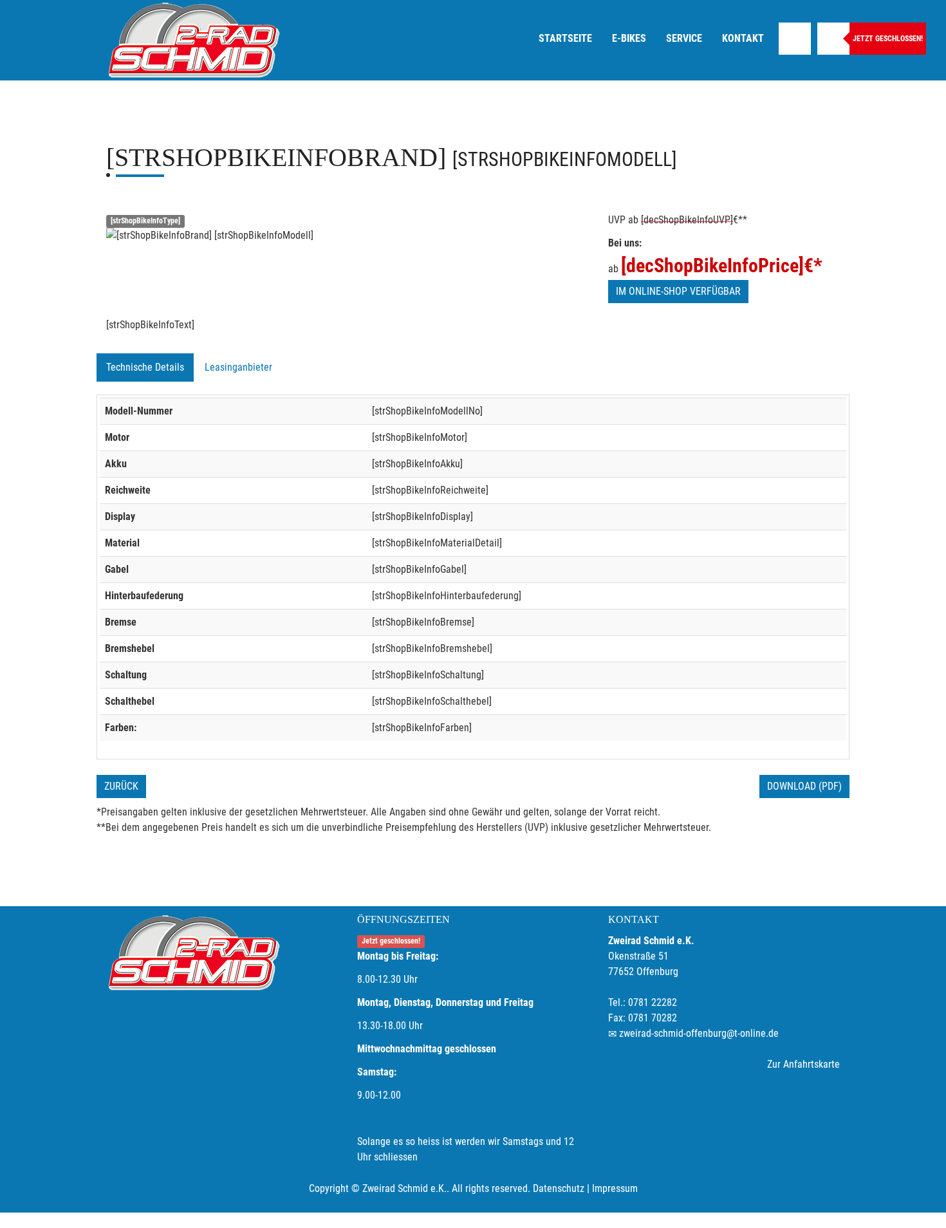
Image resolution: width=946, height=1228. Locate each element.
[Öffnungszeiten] (833, 39)
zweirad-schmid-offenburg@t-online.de (699, 1033)
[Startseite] (193, 40)
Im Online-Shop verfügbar (678, 291)
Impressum (615, 1188)
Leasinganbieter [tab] (238, 367)
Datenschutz (558, 1188)
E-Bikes (629, 38)
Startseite (565, 38)
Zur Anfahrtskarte (803, 1064)
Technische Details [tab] (145, 367)
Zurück (121, 786)
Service (684, 38)
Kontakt (743, 38)
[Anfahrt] (795, 39)
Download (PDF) (804, 786)
